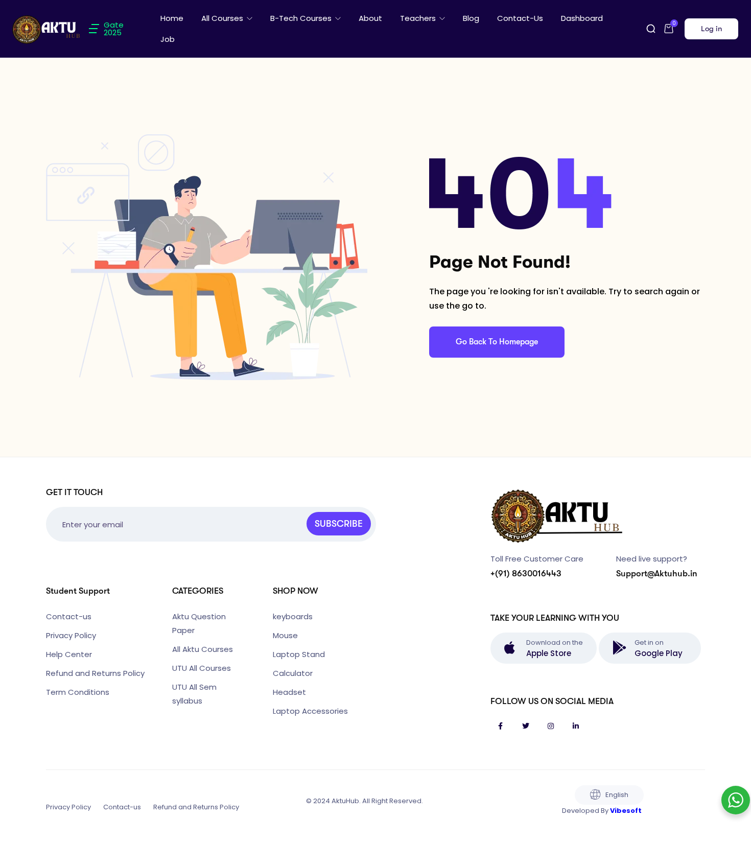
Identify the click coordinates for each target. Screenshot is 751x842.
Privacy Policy (71, 635)
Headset (289, 692)
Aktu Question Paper (199, 623)
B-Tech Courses (302, 18)
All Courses (223, 18)
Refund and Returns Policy (95, 673)
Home (171, 18)
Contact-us (520, 18)
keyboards (293, 616)
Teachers (419, 18)
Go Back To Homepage (497, 341)
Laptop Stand (299, 654)
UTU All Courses (201, 668)
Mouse (285, 635)
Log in (711, 28)
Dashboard (582, 18)
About (370, 18)
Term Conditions (77, 692)
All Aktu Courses (202, 649)
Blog (471, 18)
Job (167, 39)
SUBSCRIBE (339, 524)
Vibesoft (626, 810)
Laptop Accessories (310, 711)
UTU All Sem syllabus (194, 694)
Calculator (293, 673)
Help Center (69, 654)
